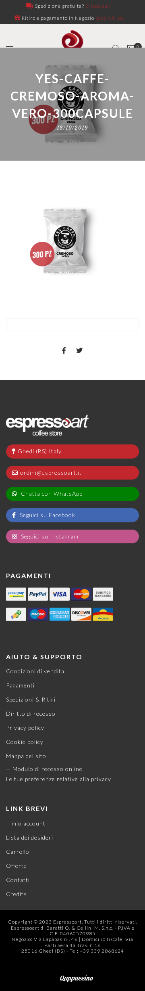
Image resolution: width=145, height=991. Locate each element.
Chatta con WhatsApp (51, 493)
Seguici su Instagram (49, 536)
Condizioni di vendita (35, 671)
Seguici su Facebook (46, 514)
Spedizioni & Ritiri (31, 699)
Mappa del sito (26, 755)
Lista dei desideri (29, 837)
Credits (16, 893)
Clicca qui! (98, 6)
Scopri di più (110, 18)
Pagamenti (20, 685)
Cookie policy (25, 741)
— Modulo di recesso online (44, 768)
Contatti (18, 879)
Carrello (17, 851)
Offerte (16, 865)
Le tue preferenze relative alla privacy (58, 778)
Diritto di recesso (31, 713)
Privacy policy (25, 727)
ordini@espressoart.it (51, 472)
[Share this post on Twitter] (79, 343)
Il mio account (26, 823)
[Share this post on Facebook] (64, 343)
